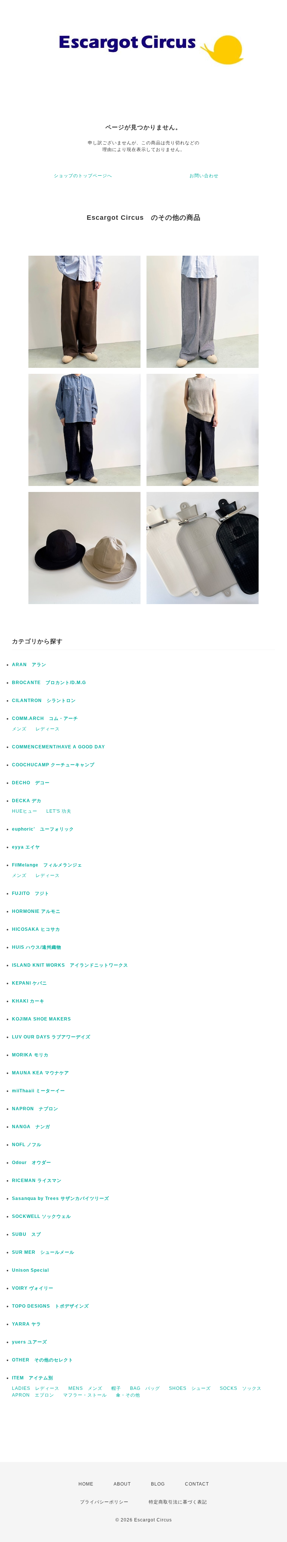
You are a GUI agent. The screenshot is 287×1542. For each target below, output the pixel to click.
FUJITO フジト (30, 893)
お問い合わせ (204, 175)
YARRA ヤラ (26, 1324)
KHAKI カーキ (28, 1001)
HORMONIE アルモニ (36, 911)
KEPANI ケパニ (29, 983)
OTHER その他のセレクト (42, 1360)
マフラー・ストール (85, 1395)
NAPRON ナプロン (35, 1108)
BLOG (158, 1484)
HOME (85, 1484)
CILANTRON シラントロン (44, 700)
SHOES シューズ (190, 1388)
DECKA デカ (26, 800)
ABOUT (122, 1484)
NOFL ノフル (26, 1144)
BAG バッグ (145, 1388)
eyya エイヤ (26, 847)
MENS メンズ (85, 1388)
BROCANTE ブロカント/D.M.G (49, 682)
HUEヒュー (24, 811)
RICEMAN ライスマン (37, 1180)
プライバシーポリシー (104, 1502)
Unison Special (30, 1270)
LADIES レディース (35, 1388)
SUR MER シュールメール (43, 1252)
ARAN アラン (29, 664)
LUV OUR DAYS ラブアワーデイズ (51, 1037)
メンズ (19, 729)
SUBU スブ (26, 1234)
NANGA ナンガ (31, 1126)
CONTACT (197, 1484)
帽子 (116, 1388)
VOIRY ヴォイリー (32, 1288)
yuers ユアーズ (29, 1342)
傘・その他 (128, 1395)
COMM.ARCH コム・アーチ (45, 718)
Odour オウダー (31, 1162)
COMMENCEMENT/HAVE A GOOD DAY (58, 747)
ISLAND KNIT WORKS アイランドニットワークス (70, 965)
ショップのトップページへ (83, 175)
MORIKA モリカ (30, 1055)
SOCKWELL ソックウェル (41, 1216)
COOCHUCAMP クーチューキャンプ (53, 764)
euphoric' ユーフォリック (43, 829)
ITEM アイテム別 (32, 1378)
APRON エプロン (33, 1395)
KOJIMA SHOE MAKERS (41, 1019)
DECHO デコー (31, 782)
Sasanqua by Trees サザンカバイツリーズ (60, 1198)
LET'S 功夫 (58, 811)
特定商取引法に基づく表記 (178, 1502)
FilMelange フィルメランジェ (47, 865)
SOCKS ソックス (241, 1388)
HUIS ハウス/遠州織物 (36, 947)
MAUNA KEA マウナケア (40, 1072)
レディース (48, 729)
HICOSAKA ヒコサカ (36, 929)
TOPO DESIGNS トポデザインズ (50, 1306)
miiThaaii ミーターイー (38, 1090)
